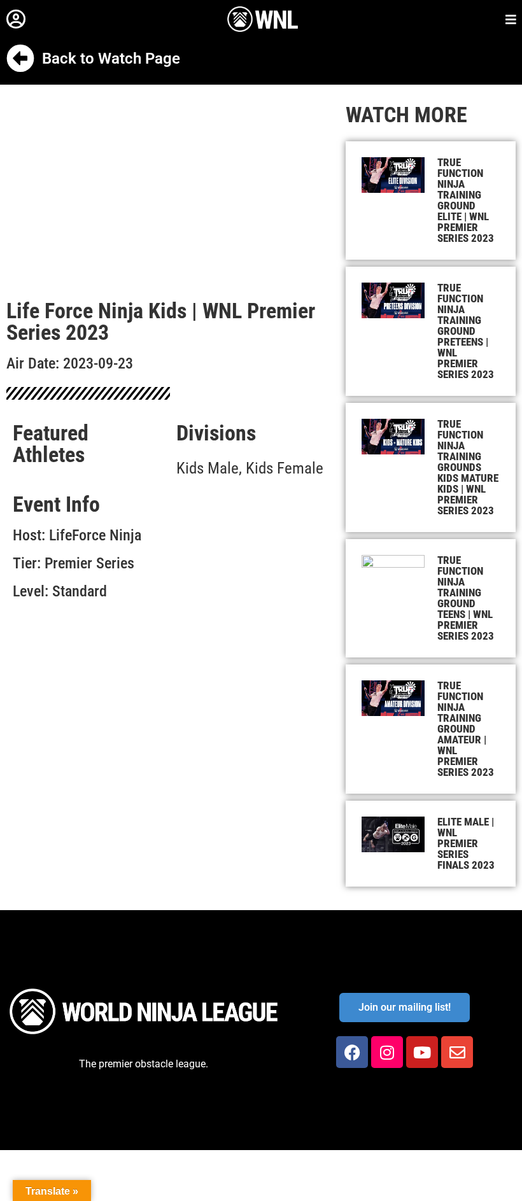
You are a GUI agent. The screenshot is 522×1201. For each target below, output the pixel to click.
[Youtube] (422, 1052)
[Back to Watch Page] (20, 59)
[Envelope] (457, 1052)
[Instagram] (387, 1052)
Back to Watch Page (111, 58)
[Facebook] (352, 1052)
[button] (16, 19)
